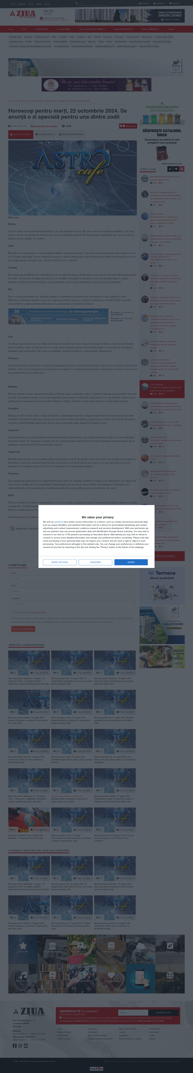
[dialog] (96, 536)
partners (59, 522)
